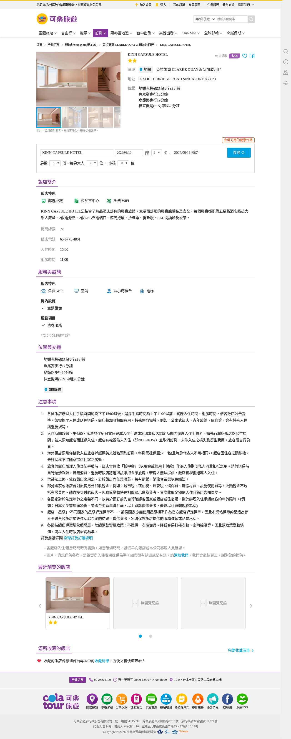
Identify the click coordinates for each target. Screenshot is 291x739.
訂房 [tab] (99, 33)
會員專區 (194, 4)
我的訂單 (179, 4)
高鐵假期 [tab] (234, 33)
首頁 (39, 44)
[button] (42, 79)
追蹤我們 (244, 4)
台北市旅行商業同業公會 (160, 732)
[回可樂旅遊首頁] (56, 19)
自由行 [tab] (66, 33)
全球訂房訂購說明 (78, 538)
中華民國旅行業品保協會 (167, 732)
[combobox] (204, 19)
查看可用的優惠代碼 (238, 140)
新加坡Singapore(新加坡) (81, 44)
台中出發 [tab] (144, 33)
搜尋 (236, 152)
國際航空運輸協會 (174, 732)
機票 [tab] (83, 33)
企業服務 (213, 4)
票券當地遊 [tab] (119, 33)
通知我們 (181, 555)
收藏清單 (102, 661)
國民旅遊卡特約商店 (183, 732)
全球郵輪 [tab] (211, 33)
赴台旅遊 (228, 4)
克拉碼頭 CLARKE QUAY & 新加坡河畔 (128, 44)
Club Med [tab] (189, 33)
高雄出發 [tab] (166, 33)
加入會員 (146, 4)
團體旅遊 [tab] (46, 33)
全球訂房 (54, 44)
